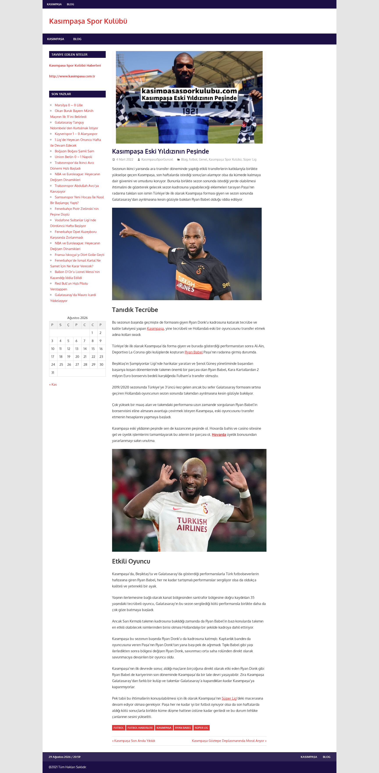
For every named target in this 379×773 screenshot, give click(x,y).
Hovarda (219, 434)
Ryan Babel (194, 352)
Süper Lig (249, 159)
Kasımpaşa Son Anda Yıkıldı (134, 741)
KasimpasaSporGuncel (157, 159)
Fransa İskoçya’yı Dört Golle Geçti (79, 255)
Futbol (119, 727)
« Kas (53, 384)
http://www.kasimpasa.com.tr (72, 76)
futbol (193, 159)
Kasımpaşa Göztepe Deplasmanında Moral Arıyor (228, 741)
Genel (203, 159)
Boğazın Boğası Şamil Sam (74, 151)
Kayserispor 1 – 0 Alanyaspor (76, 134)
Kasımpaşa (54, 4)
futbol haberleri (140, 727)
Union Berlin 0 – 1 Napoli (73, 157)
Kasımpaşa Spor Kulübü (88, 20)
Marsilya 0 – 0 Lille (69, 105)
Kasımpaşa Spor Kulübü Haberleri (75, 65)
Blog (70, 4)
